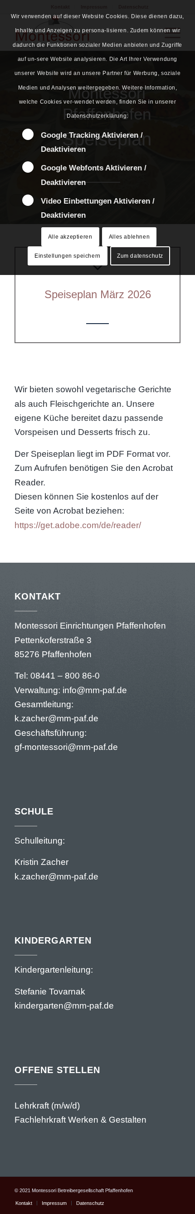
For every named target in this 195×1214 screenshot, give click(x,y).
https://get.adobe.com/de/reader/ (78, 525)
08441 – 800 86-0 (65, 675)
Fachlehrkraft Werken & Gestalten (80, 1119)
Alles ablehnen (129, 237)
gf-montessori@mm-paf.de (66, 747)
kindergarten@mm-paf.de (65, 1005)
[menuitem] (24, 1203)
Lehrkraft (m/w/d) (47, 1105)
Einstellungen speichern (67, 256)
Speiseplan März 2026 (97, 294)
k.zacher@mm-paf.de (58, 718)
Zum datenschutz (140, 256)
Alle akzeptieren (70, 237)
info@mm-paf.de (95, 690)
